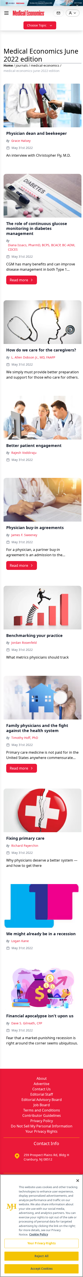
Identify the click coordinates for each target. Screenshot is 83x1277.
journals (22, 65)
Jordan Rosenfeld (24, 642)
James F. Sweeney (24, 535)
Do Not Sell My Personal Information (41, 1126)
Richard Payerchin (24, 845)
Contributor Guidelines (41, 1115)
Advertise (41, 1083)
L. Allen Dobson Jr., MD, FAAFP (33, 357)
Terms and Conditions (41, 1110)
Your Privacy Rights (41, 1131)
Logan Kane (20, 941)
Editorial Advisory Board (41, 1099)
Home (8, 65)
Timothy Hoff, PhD (24, 738)
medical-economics (45, 65)
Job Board (41, 1104)
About (42, 1078)
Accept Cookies (42, 1269)
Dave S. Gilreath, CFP (26, 1023)
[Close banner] (77, 6)
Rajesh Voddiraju (24, 453)
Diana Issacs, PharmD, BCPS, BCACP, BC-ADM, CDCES (41, 247)
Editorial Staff (41, 1094)
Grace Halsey (21, 141)
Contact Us (41, 1089)
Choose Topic (36, 25)
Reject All (41, 1256)
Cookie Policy (38, 1234)
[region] (41, 1225)
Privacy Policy (41, 1120)
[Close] (78, 1180)
